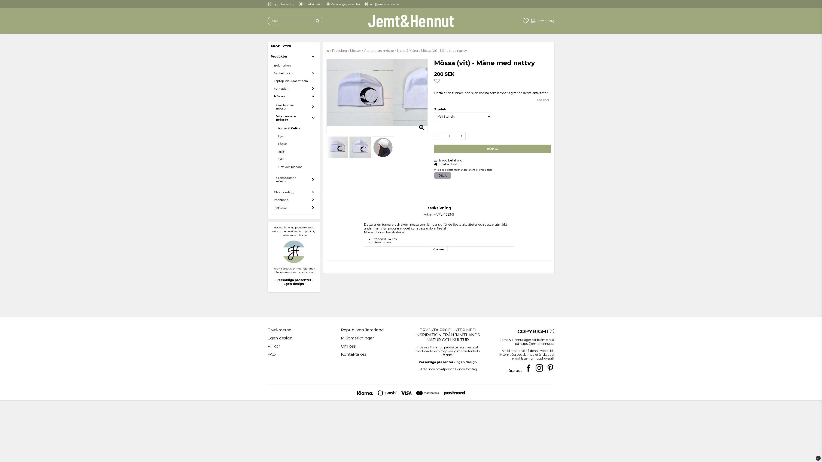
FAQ (272, 354)
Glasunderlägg (284, 192)
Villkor (274, 346)
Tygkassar (281, 207)
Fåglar (282, 143)
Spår (281, 151)
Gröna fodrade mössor (286, 179)
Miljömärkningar (357, 338)
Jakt (281, 159)
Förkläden (281, 88)
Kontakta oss (354, 354)
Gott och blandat (290, 167)
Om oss (348, 346)
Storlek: (440, 109)
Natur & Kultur (289, 128)
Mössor (280, 96)
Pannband (281, 199)
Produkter (279, 56)
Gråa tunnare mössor (285, 106)
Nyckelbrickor (284, 73)
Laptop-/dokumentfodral (291, 81)
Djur (281, 136)
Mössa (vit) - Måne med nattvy (444, 51)
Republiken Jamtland (362, 329)
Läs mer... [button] (544, 100)
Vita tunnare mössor (286, 117)
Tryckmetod (280, 329)
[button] (526, 21)
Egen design (280, 338)
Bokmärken (282, 65)
